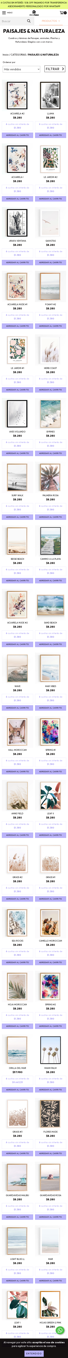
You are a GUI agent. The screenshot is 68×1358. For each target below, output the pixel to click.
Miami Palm (50, 1068)
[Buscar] (28, 21)
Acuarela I (17, 177)
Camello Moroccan (50, 940)
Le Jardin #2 (50, 177)
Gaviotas (51, 240)
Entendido (34, 1353)
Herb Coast (50, 368)
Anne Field (17, 813)
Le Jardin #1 (17, 368)
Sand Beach (50, 622)
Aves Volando (17, 431)
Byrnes (51, 431)
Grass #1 (50, 877)
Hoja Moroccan (17, 1004)
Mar (50, 1259)
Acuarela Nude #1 (17, 304)
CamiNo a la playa (50, 559)
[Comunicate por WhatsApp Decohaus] (60, 1330)
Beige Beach (17, 559)
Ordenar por (9, 62)
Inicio (6, 54)
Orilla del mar (17, 1068)
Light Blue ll (17, 1259)
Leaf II (50, 813)
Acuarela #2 (17, 113)
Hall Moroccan (17, 750)
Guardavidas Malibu (17, 1195)
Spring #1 (51, 750)
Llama (50, 113)
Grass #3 (17, 1131)
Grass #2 (17, 877)
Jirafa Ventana (17, 240)
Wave (17, 686)
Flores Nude (51, 1131)
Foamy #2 (50, 304)
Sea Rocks (17, 940)
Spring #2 (50, 1004)
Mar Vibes (50, 686)
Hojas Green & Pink (50, 1322)
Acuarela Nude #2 (17, 622)
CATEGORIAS (18, 54)
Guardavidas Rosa (50, 1195)
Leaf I (17, 1322)
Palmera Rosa (51, 495)
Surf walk (17, 495)
